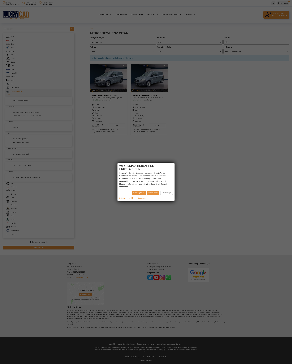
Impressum (142, 198)
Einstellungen (166, 193)
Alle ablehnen (153, 193)
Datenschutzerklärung (127, 198)
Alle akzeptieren (138, 193)
